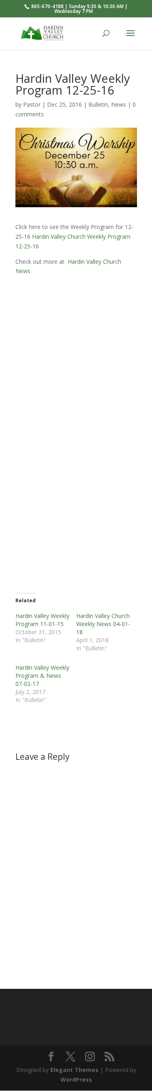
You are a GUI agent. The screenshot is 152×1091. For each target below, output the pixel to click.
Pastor (32, 104)
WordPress (76, 1079)
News (118, 104)
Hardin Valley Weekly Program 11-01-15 (42, 620)
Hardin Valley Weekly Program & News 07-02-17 (42, 675)
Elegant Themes (74, 1070)
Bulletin (98, 104)
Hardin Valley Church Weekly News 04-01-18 (103, 624)
